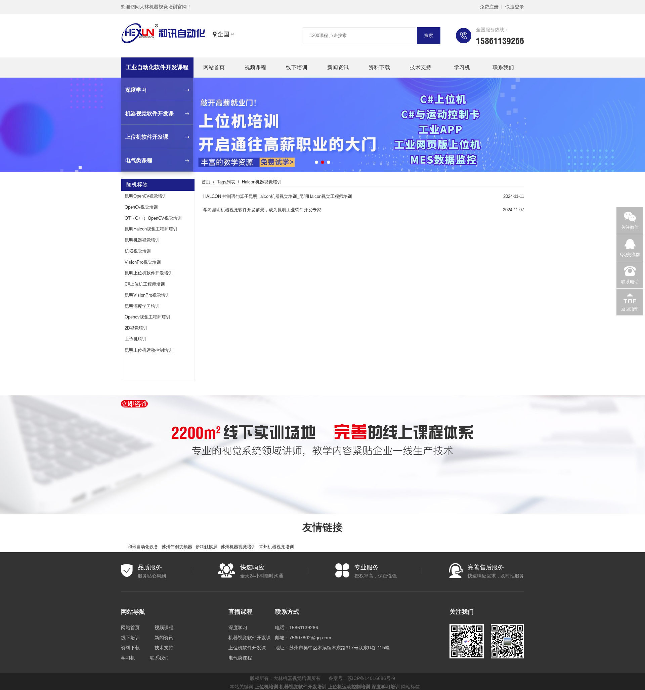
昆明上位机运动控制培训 (149, 350)
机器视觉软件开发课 (249, 637)
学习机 (462, 67)
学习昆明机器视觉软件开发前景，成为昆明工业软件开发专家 (262, 209)
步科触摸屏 (206, 546)
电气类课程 (240, 657)
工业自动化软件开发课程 (157, 67)
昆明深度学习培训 (142, 306)
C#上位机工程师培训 (145, 284)
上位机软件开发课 (247, 647)
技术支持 (420, 67)
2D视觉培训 (136, 328)
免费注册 (489, 6)
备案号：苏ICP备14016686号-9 (362, 678)
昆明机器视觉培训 (142, 240)
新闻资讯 (338, 67)
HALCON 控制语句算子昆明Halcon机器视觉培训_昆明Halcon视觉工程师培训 (277, 196)
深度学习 (237, 627)
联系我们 (503, 67)
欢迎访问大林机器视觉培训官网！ (156, 6)
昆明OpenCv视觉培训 (146, 196)
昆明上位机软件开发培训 (149, 272)
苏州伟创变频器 (177, 546)
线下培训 (296, 67)
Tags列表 (226, 181)
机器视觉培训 (138, 251)
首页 (206, 181)
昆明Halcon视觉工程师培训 (151, 228)
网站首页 (214, 67)
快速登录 (514, 6)
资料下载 (379, 67)
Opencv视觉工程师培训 (147, 316)
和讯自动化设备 (143, 546)
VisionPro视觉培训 (143, 262)
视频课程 (255, 67)
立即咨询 (134, 403)
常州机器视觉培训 (276, 546)
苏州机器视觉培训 (238, 546)
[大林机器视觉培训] (163, 34)
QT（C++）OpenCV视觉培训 (153, 218)
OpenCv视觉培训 (141, 207)
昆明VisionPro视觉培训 (147, 295)
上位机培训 (135, 339)
